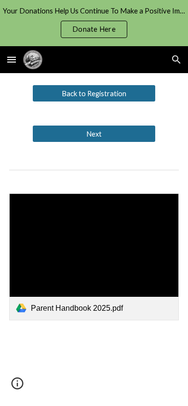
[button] (11, 59)
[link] (94, 256)
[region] (94, 23)
